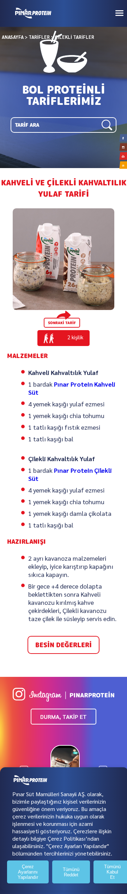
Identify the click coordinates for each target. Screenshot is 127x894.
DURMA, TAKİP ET (63, 716)
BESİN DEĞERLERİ (63, 644)
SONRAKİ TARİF (62, 322)
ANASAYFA (13, 37)
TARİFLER (39, 37)
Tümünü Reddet (71, 872)
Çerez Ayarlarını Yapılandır (28, 872)
